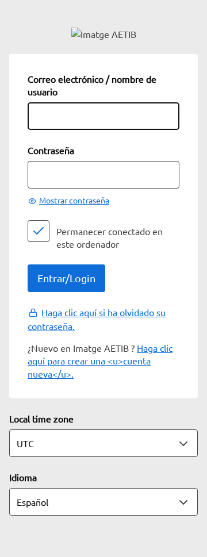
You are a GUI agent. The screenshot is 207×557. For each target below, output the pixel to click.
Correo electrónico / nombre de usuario (92, 85)
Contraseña (51, 150)
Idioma (23, 477)
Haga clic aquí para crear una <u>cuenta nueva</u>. (100, 360)
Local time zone (41, 418)
